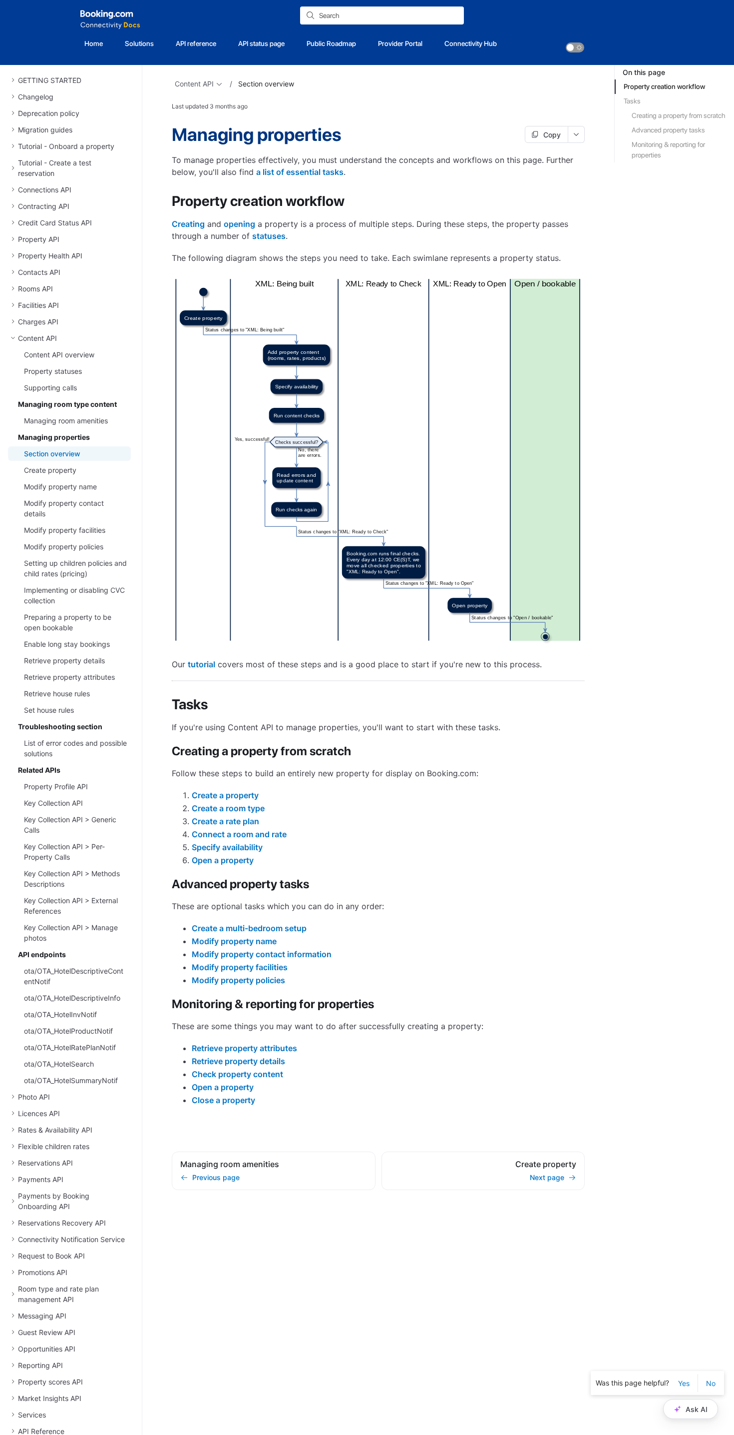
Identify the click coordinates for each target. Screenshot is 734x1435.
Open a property (223, 860)
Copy (552, 134)
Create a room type (228, 808)
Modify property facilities (240, 967)
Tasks (632, 101)
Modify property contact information (262, 954)
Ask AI (697, 1409)
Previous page (216, 1177)
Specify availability (227, 847)
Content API (194, 83)
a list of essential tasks (300, 172)
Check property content (237, 1074)
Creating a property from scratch (679, 115)
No (711, 1383)
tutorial (201, 664)
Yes (684, 1383)
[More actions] (576, 134)
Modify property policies (238, 980)
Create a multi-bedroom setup (249, 928)
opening (239, 224)
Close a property (223, 1100)
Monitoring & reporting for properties (668, 149)
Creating (188, 224)
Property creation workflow (664, 86)
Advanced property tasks (668, 130)
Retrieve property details (238, 1061)
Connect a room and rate (239, 834)
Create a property (225, 795)
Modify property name (234, 941)
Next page (547, 1177)
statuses (269, 236)
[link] (575, 47)
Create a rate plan (225, 821)
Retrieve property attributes (244, 1048)
